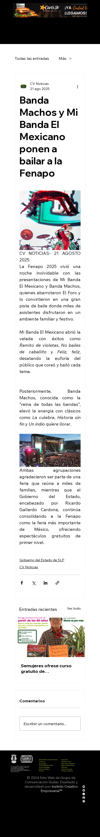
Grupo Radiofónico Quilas (46, 765)
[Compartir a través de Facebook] (21, 582)
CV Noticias (28, 567)
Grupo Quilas (42, 763)
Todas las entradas (32, 58)
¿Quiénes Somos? (66, 761)
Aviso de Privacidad (66, 769)
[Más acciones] (78, 86)
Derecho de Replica (44, 769)
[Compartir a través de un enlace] (57, 582)
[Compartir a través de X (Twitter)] (33, 582)
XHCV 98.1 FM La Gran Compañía (48, 759)
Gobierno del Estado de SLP (41, 560)
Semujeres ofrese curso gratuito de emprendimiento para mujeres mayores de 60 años (46, 668)
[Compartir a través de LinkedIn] (45, 582)
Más (63, 58)
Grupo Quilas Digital (44, 767)
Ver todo (74, 608)
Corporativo (64, 759)
